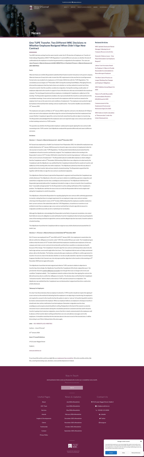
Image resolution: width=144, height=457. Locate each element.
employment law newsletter (65, 358)
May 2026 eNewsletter (73, 410)
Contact (112, 7)
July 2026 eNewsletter (73, 402)
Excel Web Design (75, 452)
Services (73, 7)
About (66, 7)
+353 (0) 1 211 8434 (67, 2)
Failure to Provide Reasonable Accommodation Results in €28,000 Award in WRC (103, 96)
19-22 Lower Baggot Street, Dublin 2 (103, 402)
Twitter (103, 418)
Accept (111, 452)
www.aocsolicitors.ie (35, 350)
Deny (123, 452)
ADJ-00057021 (47, 323)
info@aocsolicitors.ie (77, 2)
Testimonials (103, 7)
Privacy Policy (44, 435)
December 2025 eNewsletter (73, 418)
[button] (141, 441)
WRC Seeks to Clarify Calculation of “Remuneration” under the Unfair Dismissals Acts (104, 115)
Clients (44, 422)
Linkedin (103, 414)
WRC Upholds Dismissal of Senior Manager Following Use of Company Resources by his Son (104, 49)
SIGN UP (72, 387)
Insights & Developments (84, 7)
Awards (95, 7)
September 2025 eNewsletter (73, 431)
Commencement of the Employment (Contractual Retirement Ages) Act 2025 (103, 106)
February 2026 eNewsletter (73, 414)
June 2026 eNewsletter (73, 406)
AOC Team (44, 406)
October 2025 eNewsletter (73, 426)
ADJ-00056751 (38, 323)
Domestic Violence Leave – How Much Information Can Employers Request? (105, 58)
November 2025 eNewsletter (73, 422)
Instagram (103, 422)
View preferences (136, 452)
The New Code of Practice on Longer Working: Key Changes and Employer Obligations (104, 80)
